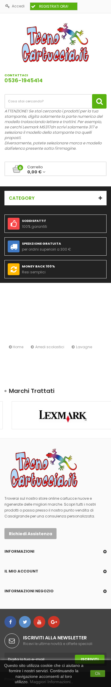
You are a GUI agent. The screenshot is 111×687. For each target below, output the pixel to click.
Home (17, 346)
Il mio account (21, 571)
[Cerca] (99, 101)
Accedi (18, 6)
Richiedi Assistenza (30, 534)
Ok (97, 673)
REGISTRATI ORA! (53, 6)
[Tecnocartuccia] (55, 42)
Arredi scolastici (49, 346)
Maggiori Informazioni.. (51, 681)
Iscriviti (90, 659)
